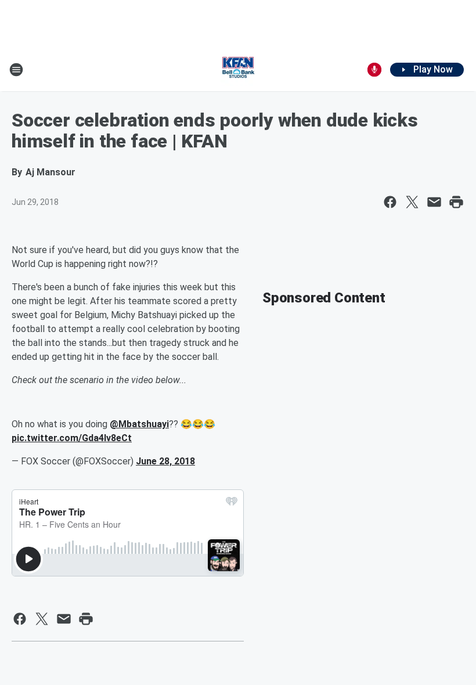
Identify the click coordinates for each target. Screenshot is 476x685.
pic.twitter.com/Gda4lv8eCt (72, 438)
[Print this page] (456, 202)
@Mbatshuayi (139, 424)
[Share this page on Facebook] (390, 202)
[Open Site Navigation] (16, 70)
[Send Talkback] (374, 70)
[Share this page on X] (412, 202)
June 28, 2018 (165, 461)
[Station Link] (238, 69)
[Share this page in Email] (434, 202)
